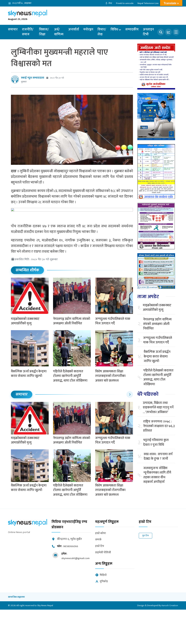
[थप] (176, 32)
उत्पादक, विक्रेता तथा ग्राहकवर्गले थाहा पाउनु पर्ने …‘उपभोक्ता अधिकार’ (158, 408)
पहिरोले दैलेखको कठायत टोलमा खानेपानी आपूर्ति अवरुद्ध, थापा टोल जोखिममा (70, 376)
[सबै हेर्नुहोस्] (129, 394)
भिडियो (103, 575)
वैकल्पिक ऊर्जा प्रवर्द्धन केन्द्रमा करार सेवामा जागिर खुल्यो (28, 374)
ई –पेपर (109, 3)
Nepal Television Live (148, 3)
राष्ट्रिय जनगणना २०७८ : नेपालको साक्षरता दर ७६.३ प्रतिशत (159, 426)
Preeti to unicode (125, 3)
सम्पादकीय (132, 29)
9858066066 (70, 546)
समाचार (13, 29)
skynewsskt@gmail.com (75, 558)
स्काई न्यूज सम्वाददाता (32, 77)
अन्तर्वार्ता (73, 29)
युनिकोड (104, 582)
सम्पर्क (98, 540)
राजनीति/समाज (27, 32)
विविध (114, 29)
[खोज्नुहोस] (160, 32)
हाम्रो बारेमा (100, 533)
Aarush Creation (169, 605)
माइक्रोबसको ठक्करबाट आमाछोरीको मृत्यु (25, 321)
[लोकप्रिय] (168, 32)
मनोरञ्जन (88, 29)
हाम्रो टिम (99, 546)
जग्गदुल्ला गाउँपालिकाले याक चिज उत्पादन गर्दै (112, 321)
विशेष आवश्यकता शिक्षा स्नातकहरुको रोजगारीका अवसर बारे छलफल (110, 376)
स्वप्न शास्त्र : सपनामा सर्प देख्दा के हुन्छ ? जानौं (158, 456)
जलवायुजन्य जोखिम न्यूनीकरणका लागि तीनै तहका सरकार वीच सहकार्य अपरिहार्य (157, 475)
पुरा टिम (145, 536)
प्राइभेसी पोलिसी (103, 553)
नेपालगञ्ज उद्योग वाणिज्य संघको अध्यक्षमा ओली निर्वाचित (71, 321)
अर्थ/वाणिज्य (58, 32)
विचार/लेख (102, 32)
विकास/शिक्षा (44, 32)
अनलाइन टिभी (148, 32)
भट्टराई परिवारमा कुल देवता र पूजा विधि (156, 442)
